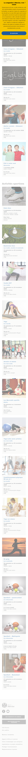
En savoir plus (14, 33)
